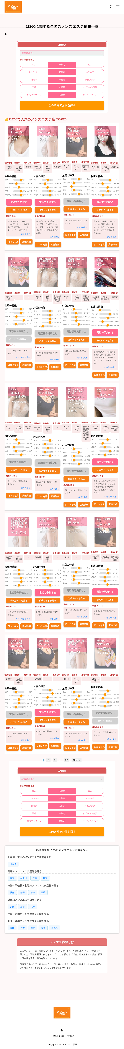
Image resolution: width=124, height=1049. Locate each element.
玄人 (90, 64)
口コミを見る (13, 241)
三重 (43, 892)
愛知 (12, 892)
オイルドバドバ (90, 95)
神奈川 (23, 878)
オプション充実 (90, 87)
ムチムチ (90, 72)
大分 (43, 928)
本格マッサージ (34, 95)
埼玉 (45, 878)
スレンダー (34, 72)
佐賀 (22, 928)
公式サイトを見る (18, 210)
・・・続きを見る (23, 234)
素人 (34, 64)
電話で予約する (18, 202)
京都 (22, 906)
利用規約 (70, 1036)
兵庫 (33, 906)
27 (66, 760)
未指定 (62, 64)
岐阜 (33, 892)
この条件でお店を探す (62, 105)
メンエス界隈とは (57, 1036)
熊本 (33, 928)
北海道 (13, 864)
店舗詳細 (26, 241)
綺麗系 (34, 79)
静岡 (22, 892)
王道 (34, 87)
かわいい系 (90, 79)
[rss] (62, 1030)
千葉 (35, 878)
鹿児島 (54, 928)
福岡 (12, 928)
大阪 (12, 906)
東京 (12, 878)
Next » (76, 760)
